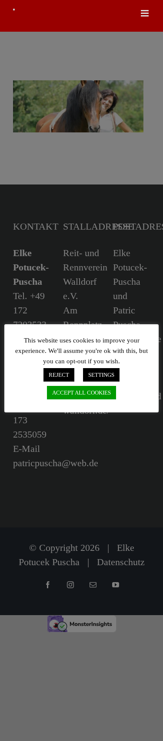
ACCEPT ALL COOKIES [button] (81, 392)
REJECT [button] (59, 375)
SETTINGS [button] (101, 375)
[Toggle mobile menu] (145, 13)
